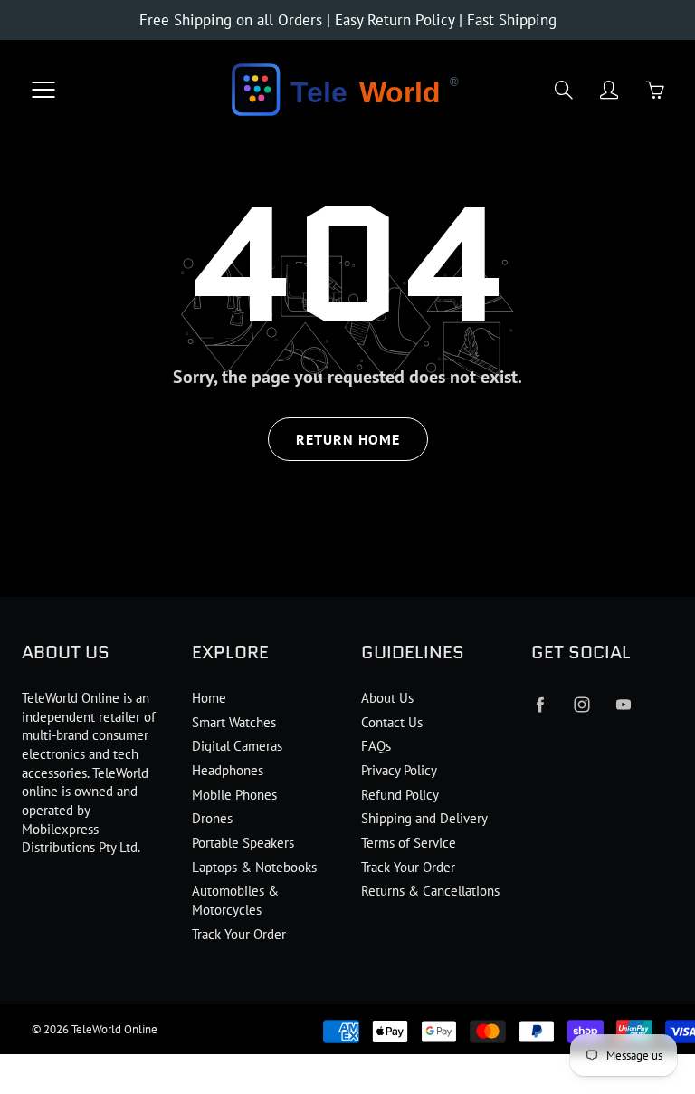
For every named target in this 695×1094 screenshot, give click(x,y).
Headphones (227, 770)
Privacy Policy (399, 770)
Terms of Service (408, 842)
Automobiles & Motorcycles (235, 900)
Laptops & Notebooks (254, 867)
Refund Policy (400, 794)
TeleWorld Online (114, 1029)
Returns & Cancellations (430, 890)
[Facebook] (541, 705)
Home (209, 697)
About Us (387, 697)
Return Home (348, 439)
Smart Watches (234, 722)
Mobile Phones (234, 794)
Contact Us (392, 722)
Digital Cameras (237, 745)
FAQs (376, 745)
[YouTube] (624, 705)
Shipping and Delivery (424, 818)
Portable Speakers (243, 842)
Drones (212, 818)
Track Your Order (239, 934)
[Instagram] (582, 705)
